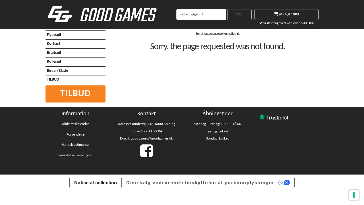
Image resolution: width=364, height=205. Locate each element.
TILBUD (53, 79)
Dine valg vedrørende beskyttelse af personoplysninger (200, 182)
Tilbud (75, 94)
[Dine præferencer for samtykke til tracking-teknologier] (354, 195)
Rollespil (54, 62)
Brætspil (54, 53)
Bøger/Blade (57, 71)
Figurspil (54, 35)
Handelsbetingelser (75, 145)
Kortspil (53, 44)
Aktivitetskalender (75, 124)
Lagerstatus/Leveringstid (75, 155)
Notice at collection (95, 182)
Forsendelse (75, 134)
